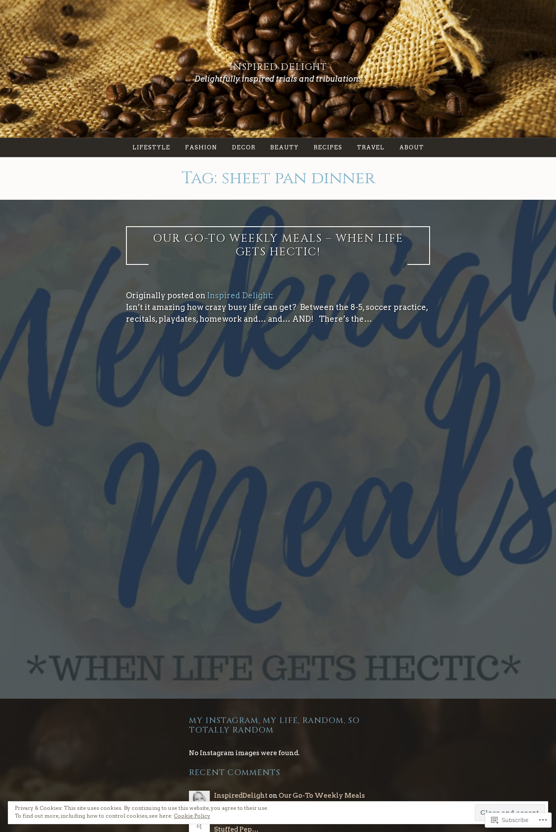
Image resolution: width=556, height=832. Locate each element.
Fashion (201, 147)
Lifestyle (151, 147)
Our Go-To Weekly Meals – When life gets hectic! (278, 245)
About (411, 147)
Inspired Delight (278, 67)
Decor (243, 147)
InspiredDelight (241, 795)
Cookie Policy (192, 815)
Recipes (328, 147)
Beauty (284, 147)
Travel (370, 147)
